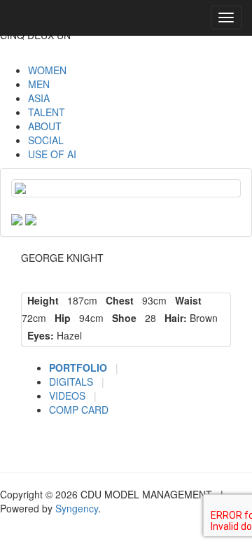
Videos (68, 395)
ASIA (39, 98)
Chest (117, 300)
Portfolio (79, 367)
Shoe (121, 318)
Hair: (173, 318)
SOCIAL (46, 140)
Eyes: (38, 335)
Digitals (72, 381)
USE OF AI (52, 154)
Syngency (76, 508)
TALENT (46, 112)
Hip (60, 318)
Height (40, 300)
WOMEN (47, 70)
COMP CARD (78, 409)
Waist (185, 300)
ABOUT (45, 126)
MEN (39, 84)
